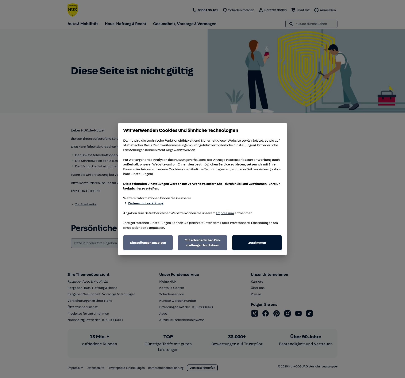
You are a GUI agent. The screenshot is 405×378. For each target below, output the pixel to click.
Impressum (225, 213)
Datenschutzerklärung (145, 203)
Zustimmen (257, 243)
